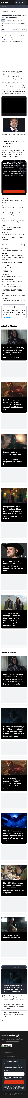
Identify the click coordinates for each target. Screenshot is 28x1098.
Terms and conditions (7, 1052)
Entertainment (5, 11)
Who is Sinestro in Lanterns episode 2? (12, 1022)
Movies (13, 11)
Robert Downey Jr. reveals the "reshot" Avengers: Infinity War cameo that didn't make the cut (14, 998)
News (3, 20)
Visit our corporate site (12, 1041)
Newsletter (24, 29)
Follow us (16, 29)
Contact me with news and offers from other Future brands (13, 1078)
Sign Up (14, 1082)
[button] (25, 2)
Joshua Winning (11, 20)
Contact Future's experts (8, 1056)
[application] (14, 105)
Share (5, 29)
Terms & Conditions (10, 1088)
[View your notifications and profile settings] (22, 2)
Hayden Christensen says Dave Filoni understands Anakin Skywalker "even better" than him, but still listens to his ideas (14, 988)
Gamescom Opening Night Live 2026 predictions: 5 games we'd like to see (14, 1006)
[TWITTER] (15, 307)
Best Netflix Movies (13, 6)
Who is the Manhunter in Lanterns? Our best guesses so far (14, 1014)
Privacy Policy (17, 1087)
